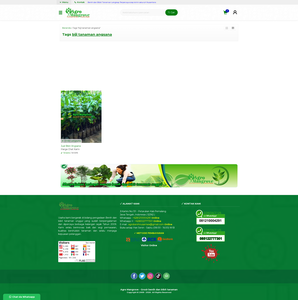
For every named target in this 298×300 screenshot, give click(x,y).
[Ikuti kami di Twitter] (142, 276)
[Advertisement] (149, 65)
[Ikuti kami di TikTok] (158, 276)
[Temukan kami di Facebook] (134, 276)
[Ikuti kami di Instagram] (150, 276)
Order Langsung (72, 141)
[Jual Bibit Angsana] (81, 116)
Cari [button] (172, 12)
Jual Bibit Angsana (71, 146)
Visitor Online (149, 245)
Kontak (81, 2)
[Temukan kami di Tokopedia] (166, 276)
